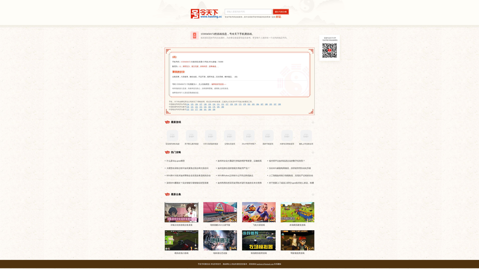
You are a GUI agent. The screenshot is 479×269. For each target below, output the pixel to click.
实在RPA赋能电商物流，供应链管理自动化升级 (290, 168)
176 (214, 107)
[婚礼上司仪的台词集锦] (306, 135)
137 (200, 104)
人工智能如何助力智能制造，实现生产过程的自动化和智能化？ (291, 175)
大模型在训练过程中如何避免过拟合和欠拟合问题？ (187, 168)
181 (205, 109)
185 (218, 107)
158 (231, 104)
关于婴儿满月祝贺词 (192, 144)
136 (196, 104)
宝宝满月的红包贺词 (173, 144)
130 (187, 107)
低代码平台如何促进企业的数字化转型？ (287, 161)
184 (257, 104)
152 (222, 104)
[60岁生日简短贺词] (287, 135)
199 (214, 109)
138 (205, 104)
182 (248, 104)
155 (200, 107)
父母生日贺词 (230, 144)
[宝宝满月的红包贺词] (172, 135)
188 (266, 104)
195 (270, 104)
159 (235, 104)
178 (244, 104)
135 (192, 104)
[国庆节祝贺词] (268, 135)
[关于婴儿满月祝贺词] (191, 135)
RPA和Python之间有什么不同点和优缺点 (235, 175)
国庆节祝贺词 (268, 144)
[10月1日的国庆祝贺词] (210, 135)
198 (279, 104)
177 (196, 109)
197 (275, 104)
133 (187, 109)
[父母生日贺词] (230, 135)
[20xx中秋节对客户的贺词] (249, 135)
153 (192, 109)
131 (192, 107)
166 (209, 107)
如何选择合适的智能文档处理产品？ (234, 168)
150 (214, 104)
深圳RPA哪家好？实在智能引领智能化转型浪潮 (187, 183)
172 (240, 104)
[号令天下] (206, 13)
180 (200, 109)
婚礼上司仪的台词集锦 (306, 144)
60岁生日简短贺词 (287, 144)
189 (209, 109)
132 (196, 107)
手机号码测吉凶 (204, 264)
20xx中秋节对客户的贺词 (249, 144)
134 (187, 104)
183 (253, 104)
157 (227, 104)
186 (222, 107)
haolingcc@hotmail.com (265, 264)
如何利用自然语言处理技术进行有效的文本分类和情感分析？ (240, 183)
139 (209, 104)
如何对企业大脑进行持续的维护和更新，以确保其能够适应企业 (240, 161)
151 (218, 104)
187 (262, 104)
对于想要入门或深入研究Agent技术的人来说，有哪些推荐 (291, 183)
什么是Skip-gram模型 (176, 161)
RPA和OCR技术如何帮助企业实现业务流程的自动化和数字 (189, 175)
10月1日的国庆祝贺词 (210, 144)
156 (205, 107)
